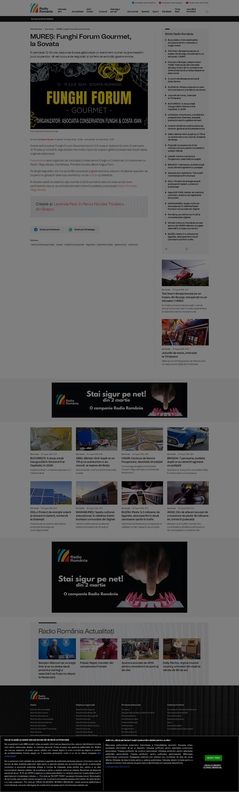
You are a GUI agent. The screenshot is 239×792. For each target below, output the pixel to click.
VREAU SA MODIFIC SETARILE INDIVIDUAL (212, 766)
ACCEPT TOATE (213, 758)
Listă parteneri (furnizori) (117, 767)
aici (37, 776)
